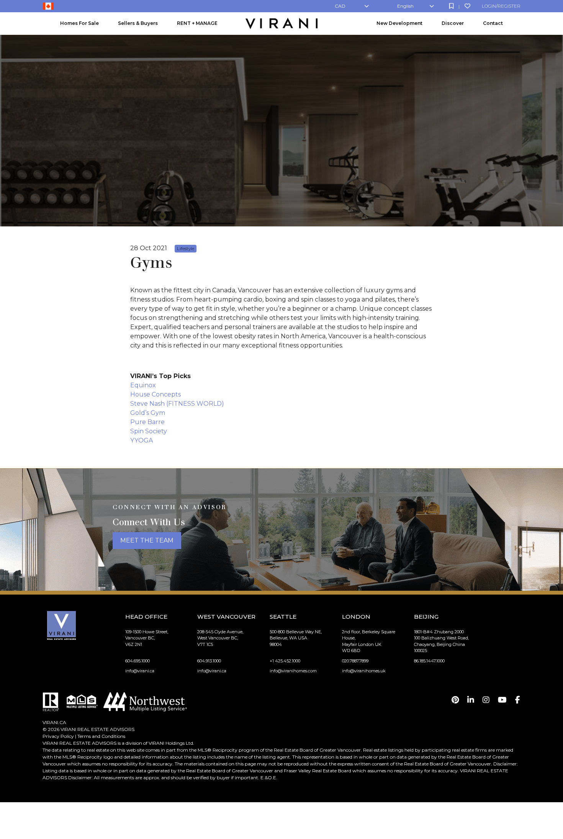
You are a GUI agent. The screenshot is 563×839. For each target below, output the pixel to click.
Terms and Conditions (101, 736)
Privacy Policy (58, 736)
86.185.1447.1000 (429, 661)
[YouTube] (502, 700)
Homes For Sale (79, 23)
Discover (453, 23)
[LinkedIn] (471, 700)
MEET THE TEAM (146, 540)
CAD (340, 6)
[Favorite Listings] (467, 6)
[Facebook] (517, 700)
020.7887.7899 (355, 661)
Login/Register (501, 6)
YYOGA (141, 440)
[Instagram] (486, 700)
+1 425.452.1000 (285, 661)
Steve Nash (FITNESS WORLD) (177, 403)
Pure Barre (147, 422)
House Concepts (155, 394)
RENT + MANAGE (197, 23)
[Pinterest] (455, 700)
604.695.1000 (137, 661)
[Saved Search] (451, 6)
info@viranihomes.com (293, 670)
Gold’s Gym (147, 412)
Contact (493, 23)
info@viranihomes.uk (364, 670)
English (405, 6)
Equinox (143, 385)
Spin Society (148, 431)
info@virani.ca (139, 670)
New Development (399, 23)
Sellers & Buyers (138, 23)
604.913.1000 (209, 661)
